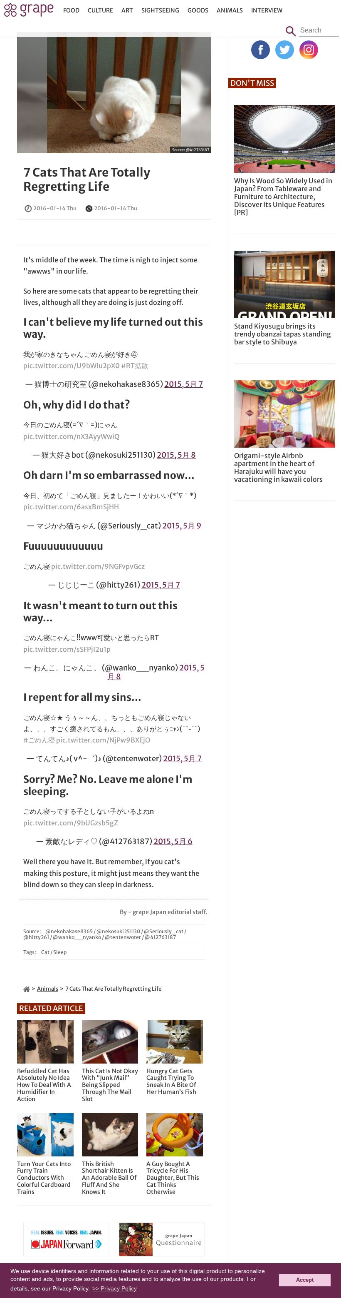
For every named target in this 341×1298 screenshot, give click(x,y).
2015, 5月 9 (181, 526)
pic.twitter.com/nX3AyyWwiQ (71, 436)
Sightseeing (160, 10)
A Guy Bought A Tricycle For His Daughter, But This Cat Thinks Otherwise (172, 1178)
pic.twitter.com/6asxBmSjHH (71, 507)
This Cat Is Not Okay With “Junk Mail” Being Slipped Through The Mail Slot (110, 1085)
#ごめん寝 (39, 740)
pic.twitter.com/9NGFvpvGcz (98, 566)
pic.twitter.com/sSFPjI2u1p (67, 649)
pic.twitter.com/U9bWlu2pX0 (71, 365)
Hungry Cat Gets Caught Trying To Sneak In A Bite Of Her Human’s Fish (171, 1082)
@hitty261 (36, 937)
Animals (230, 10)
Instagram (308, 49)
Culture (100, 10)
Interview (266, 10)
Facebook (260, 49)
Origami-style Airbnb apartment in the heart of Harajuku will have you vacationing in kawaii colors (278, 467)
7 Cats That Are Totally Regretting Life (86, 179)
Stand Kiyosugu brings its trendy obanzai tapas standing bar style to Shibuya (282, 334)
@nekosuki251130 (118, 931)
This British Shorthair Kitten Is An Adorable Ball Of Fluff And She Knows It (109, 1178)
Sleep (60, 952)
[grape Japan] (26, 988)
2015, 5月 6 (173, 841)
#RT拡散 (134, 365)
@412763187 (197, 149)
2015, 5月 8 (176, 455)
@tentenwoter (123, 937)
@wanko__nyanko (77, 937)
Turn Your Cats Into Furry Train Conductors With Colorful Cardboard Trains (44, 1178)
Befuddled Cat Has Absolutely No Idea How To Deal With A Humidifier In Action (44, 1085)
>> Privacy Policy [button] (114, 1288)
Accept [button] (305, 1280)
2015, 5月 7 (183, 384)
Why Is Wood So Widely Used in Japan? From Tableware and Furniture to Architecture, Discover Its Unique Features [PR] (283, 197)
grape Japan (29, 12)
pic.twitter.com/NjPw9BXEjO (103, 740)
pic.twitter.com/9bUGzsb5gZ (70, 823)
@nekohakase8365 (69, 931)
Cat (45, 952)
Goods (198, 10)
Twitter (284, 49)
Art (127, 10)
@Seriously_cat (163, 931)
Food (71, 10)
